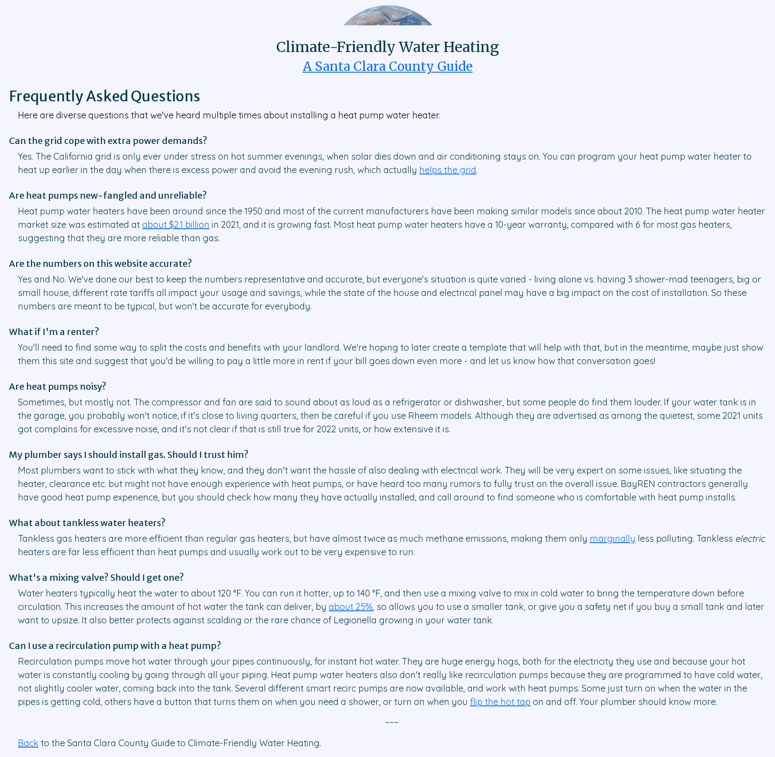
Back (28, 742)
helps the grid (447, 169)
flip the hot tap (500, 701)
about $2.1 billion (175, 224)
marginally (613, 538)
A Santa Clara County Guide (388, 66)
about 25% (351, 606)
